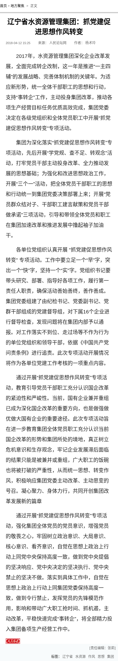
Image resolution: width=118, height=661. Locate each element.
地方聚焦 (17, 6)
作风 (91, 657)
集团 (110, 657)
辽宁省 (67, 657)
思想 (101, 657)
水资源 (80, 657)
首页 (3, 6)
